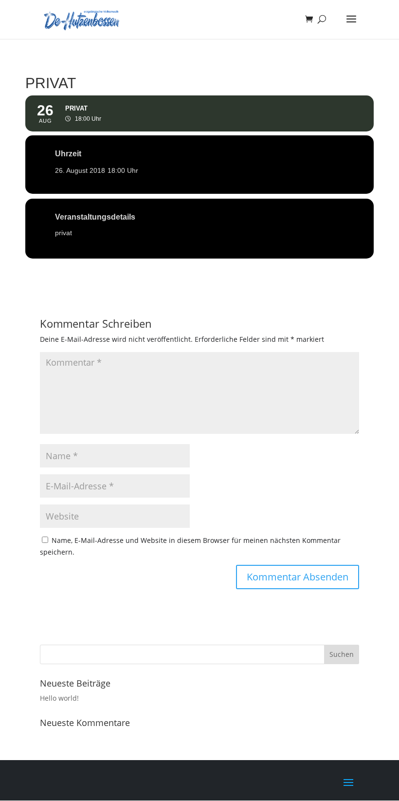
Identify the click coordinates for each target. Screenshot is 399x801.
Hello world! (59, 698)
